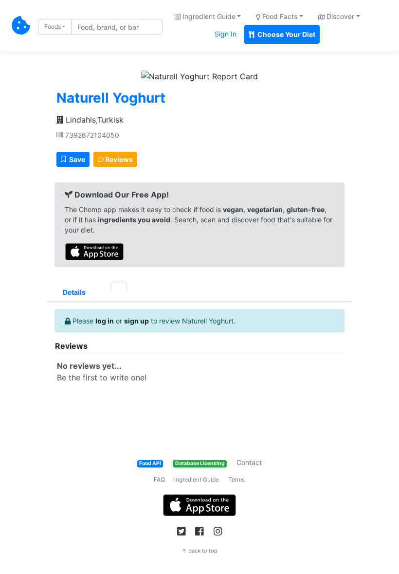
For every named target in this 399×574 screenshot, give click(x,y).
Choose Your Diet (285, 34)
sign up (136, 321)
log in (104, 321)
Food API (150, 463)
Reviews (118, 159)
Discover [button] (339, 16)
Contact (249, 462)
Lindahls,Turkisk (93, 120)
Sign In (225, 34)
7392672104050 (91, 135)
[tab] (102, 287)
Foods (52, 26)
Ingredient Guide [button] (208, 16)
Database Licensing (200, 463)
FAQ (159, 479)
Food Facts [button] (278, 16)
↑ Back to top (199, 550)
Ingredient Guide (196, 479)
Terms (236, 479)
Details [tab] (74, 292)
